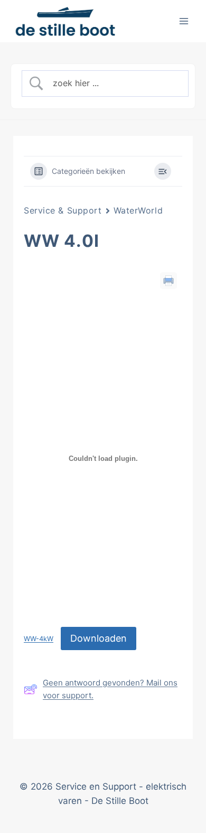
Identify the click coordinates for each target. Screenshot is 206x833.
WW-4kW (38, 639)
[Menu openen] (183, 21)
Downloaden (98, 638)
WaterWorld (138, 210)
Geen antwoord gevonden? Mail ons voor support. (110, 689)
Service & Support (63, 210)
